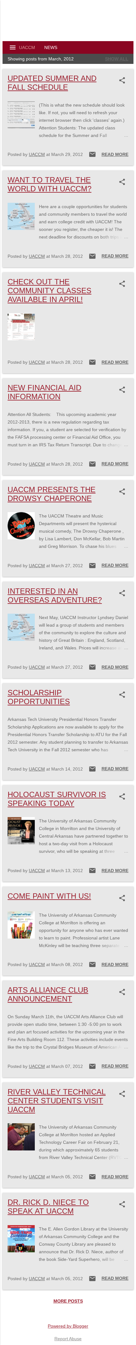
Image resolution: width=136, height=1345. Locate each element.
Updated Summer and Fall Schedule (52, 82)
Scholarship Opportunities (39, 697)
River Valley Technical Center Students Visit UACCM (57, 1101)
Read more (115, 154)
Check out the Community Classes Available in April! (49, 290)
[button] (123, 80)
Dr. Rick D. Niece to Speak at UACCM (48, 1206)
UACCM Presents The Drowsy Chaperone (52, 494)
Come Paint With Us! (49, 896)
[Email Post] (92, 156)
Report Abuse (68, 1338)
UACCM (27, 47)
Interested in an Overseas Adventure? (55, 595)
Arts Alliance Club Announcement (48, 994)
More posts (68, 1301)
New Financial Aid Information (44, 392)
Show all (116, 58)
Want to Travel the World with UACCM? (49, 184)
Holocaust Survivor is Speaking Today (57, 799)
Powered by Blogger (68, 1326)
